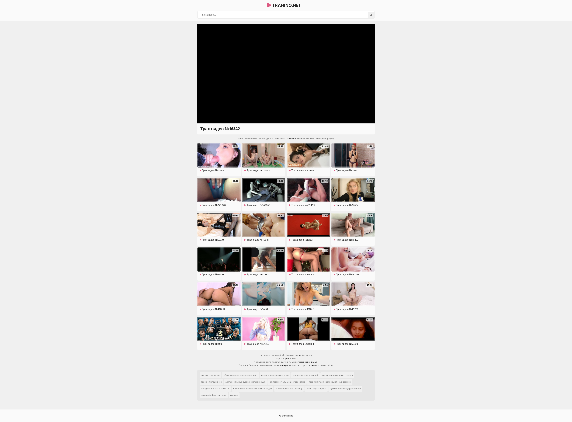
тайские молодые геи (211, 382)
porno (298, 355)
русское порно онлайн (307, 362)
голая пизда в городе (316, 388)
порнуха (284, 365)
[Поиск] (371, 15)
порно (286, 358)
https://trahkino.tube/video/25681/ (288, 138)
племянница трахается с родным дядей (252, 388)
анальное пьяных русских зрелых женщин (245, 382)
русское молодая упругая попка (345, 388)
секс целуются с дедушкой (305, 375)
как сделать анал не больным (215, 388)
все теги (234, 395)
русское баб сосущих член (214, 395)
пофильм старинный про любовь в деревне (330, 382)
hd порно (310, 365)
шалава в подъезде (210, 375)
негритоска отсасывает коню (275, 375)
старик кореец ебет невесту (289, 388)
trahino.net (286, 5)
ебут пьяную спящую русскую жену (241, 375)
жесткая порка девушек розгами (337, 375)
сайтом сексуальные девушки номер (287, 382)
